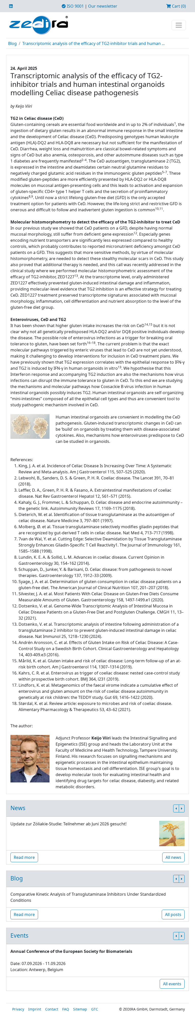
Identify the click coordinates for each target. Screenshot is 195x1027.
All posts (173, 914)
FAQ (65, 1009)
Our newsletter (102, 6)
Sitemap (80, 1009)
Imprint (34, 1009)
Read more (24, 857)
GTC (94, 1009)
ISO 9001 (75, 6)
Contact (51, 1009)
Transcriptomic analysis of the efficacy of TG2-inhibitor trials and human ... (93, 43)
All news (173, 857)
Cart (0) (178, 6)
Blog (12, 43)
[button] (176, 808)
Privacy (18, 1009)
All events (172, 984)
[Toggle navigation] (179, 25)
